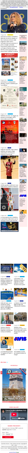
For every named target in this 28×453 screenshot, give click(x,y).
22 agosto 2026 (22, 137)
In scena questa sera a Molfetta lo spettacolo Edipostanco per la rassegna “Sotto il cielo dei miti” (9, 218)
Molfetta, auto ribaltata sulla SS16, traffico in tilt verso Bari (23, 49)
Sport (9, 147)
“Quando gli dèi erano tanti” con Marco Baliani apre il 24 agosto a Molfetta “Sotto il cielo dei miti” (23, 158)
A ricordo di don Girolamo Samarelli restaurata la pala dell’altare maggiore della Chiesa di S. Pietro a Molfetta (23, 175)
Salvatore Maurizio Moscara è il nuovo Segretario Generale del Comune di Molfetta (6, 329)
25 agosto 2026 (22, 214)
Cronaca (22, 325)
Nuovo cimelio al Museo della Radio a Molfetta (23, 141)
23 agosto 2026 (22, 107)
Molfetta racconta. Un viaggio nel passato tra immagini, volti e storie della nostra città (9, 117)
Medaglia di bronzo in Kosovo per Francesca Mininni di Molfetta (22, 66)
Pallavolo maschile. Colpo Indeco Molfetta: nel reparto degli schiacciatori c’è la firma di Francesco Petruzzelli (9, 152)
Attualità (10, 80)
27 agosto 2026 (3, 147)
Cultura (8, 349)
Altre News (3, 362)
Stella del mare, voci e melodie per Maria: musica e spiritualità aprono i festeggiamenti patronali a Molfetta (7, 306)
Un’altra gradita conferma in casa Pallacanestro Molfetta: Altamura (9, 185)
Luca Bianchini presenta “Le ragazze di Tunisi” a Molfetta (23, 218)
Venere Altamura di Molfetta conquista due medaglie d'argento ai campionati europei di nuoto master (6, 281)
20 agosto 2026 (22, 45)
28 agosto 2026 (3, 80)
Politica (8, 325)
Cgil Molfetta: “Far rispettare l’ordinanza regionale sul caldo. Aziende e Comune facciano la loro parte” (19, 281)
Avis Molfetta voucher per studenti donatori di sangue (22, 203)
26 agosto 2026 (3, 301)
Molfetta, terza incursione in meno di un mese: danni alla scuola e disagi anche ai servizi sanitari (20, 330)
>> (7, 362)
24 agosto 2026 (22, 122)
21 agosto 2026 (22, 61)
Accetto (21, 7)
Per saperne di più (14, 7)
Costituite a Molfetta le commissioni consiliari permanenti (22, 80)
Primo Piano (10, 34)
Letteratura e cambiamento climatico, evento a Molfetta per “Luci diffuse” (9, 83)
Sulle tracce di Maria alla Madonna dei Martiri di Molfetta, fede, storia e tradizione (23, 189)
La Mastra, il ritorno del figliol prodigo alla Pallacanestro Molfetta (20, 304)
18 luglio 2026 (3, 34)
